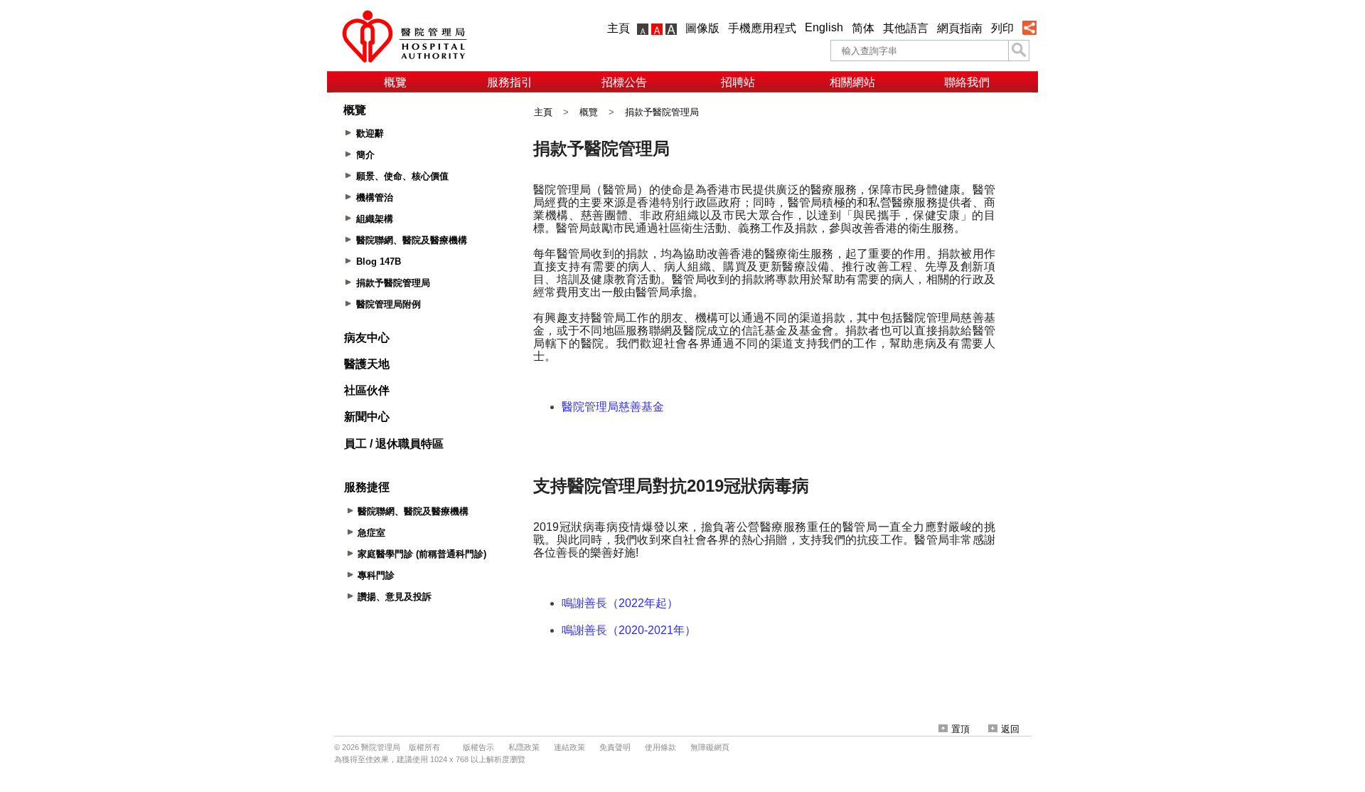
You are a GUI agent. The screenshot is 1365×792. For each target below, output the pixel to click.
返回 (1010, 729)
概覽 (395, 82)
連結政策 (569, 747)
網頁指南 (960, 28)
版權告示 (478, 747)
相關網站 (852, 82)
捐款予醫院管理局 (662, 112)
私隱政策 (524, 747)
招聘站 (738, 82)
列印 (1002, 28)
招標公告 (624, 82)
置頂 (960, 729)
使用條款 (660, 747)
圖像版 (702, 28)
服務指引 (509, 82)
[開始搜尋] (1018, 50)
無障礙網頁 (709, 747)
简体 (863, 28)
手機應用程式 (762, 28)
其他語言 (905, 28)
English (824, 27)
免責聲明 (615, 747)
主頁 (618, 28)
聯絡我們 (967, 82)
